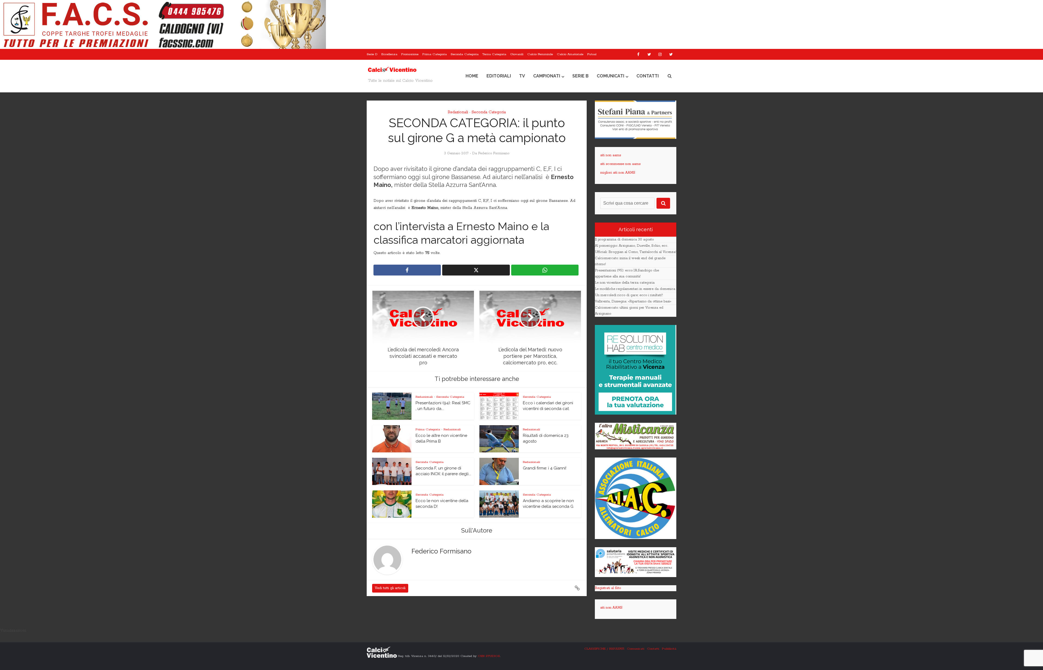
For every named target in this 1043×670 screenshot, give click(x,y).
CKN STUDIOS (489, 656)
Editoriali (498, 76)
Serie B (580, 76)
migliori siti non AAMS (617, 173)
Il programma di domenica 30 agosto (624, 239)
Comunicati (610, 76)
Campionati (546, 76)
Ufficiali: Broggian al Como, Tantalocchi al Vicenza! (635, 252)
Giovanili (516, 54)
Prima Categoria (434, 54)
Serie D (372, 54)
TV (522, 76)
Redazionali (458, 112)
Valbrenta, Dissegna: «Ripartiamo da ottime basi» (633, 301)
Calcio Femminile (540, 54)
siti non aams (610, 155)
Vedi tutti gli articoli (390, 588)
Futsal (591, 54)
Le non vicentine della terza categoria (625, 283)
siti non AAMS (611, 608)
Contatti (647, 76)
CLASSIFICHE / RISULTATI (604, 649)
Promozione (410, 54)
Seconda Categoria (465, 54)
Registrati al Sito (608, 588)
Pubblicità (669, 649)
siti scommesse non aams (620, 164)
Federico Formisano (493, 153)
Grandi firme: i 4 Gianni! (544, 468)
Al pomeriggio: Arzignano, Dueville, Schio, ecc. (631, 246)
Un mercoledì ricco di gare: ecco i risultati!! (629, 295)
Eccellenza (389, 54)
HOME (472, 76)
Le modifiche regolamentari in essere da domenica (635, 289)
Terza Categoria (494, 54)
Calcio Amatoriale (570, 54)
